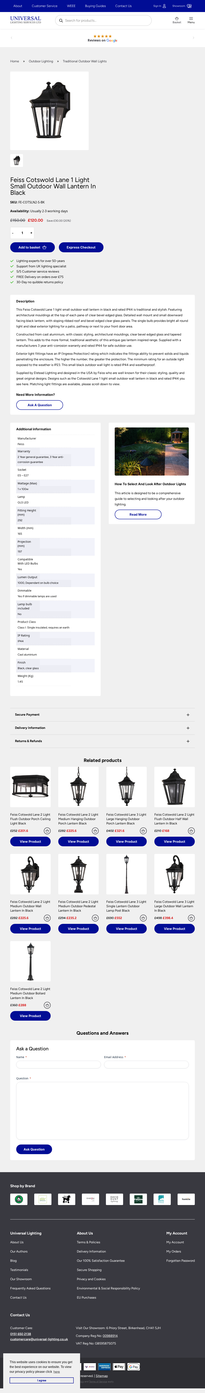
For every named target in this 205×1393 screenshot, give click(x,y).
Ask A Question (40, 405)
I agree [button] (41, 1380)
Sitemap (102, 1376)
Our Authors (18, 1251)
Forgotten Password (180, 1261)
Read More (138, 514)
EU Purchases (86, 1297)
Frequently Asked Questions (30, 1288)
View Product (30, 841)
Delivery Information (91, 1251)
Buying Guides (95, 6)
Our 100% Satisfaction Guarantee (101, 1261)
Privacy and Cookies (91, 1279)
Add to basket (29, 247)
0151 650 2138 (20, 1334)
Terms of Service (98, 1381)
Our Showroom (21, 1279)
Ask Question (34, 1149)
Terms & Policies (88, 1242)
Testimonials (19, 1270)
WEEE (71, 6)
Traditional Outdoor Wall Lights (85, 61)
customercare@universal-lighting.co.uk (39, 1339)
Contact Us (123, 6)
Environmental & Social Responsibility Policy (108, 1288)
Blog (13, 1261)
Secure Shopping (89, 1270)
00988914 (110, 1336)
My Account (175, 1242)
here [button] (56, 1372)
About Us (16, 1242)
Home (14, 61)
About (17, 6)
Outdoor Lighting (41, 61)
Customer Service (44, 6)
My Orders (173, 1251)
